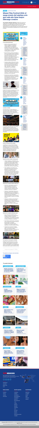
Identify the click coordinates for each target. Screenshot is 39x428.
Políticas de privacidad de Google (22, 424)
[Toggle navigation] (35, 6)
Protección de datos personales (32, 422)
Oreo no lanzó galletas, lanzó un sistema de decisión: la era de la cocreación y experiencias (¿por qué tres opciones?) (25, 118)
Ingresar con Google (6, 256)
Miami (5, 10)
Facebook (4, 392)
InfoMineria (16, 397)
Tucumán (15, 415)
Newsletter (5, 385)
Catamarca (16, 392)
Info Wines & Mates (8, 266)
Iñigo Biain (20, 423)
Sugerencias (5, 382)
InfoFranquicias (17, 396)
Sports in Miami (20, 348)
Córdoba (15, 393)
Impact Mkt (7, 348)
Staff (4, 386)
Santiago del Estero (17, 414)
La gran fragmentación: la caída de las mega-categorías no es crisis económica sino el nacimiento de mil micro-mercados (25, 61)
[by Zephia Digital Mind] (19, 426)
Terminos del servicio (30, 424)
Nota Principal (7, 286)
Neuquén (15, 406)
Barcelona (27, 392)
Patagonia (16, 407)
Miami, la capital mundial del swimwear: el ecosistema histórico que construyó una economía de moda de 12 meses (25, 110)
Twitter (4, 393)
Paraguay (27, 397)
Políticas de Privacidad (24, 422)
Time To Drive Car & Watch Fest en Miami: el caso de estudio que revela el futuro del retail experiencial (24, 80)
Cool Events (7, 327)
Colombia (27, 393)
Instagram (5, 396)
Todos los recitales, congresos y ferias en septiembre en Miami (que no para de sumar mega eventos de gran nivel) (25, 100)
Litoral (15, 403)
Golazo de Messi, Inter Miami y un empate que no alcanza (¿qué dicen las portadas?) (24, 127)
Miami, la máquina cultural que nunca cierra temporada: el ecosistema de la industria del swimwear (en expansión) (25, 71)
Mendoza (15, 404)
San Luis (15, 411)
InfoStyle (16, 399)
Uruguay (27, 399)
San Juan (15, 410)
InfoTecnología (17, 400)
